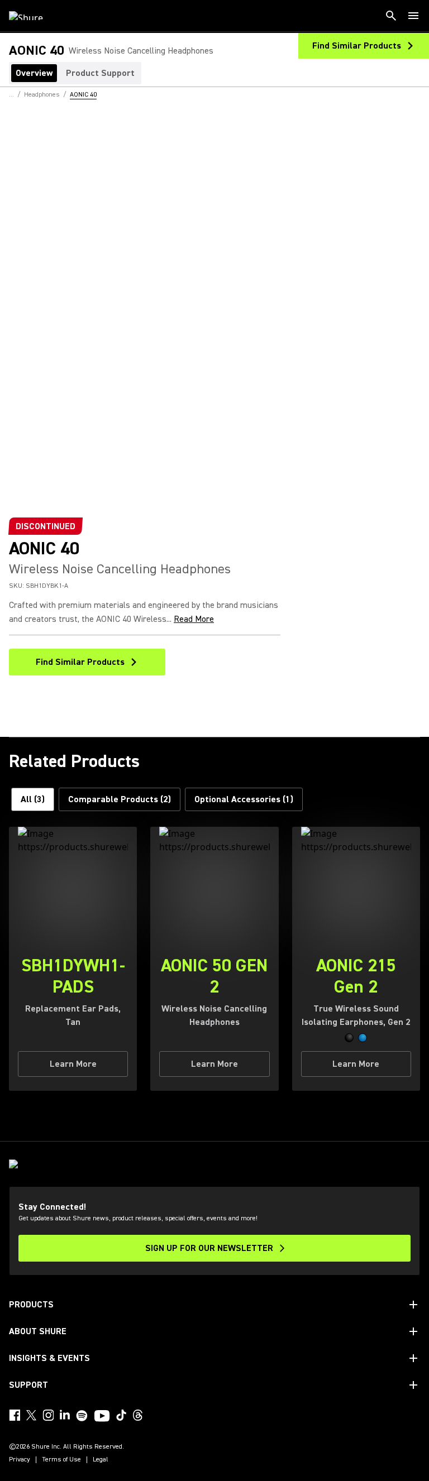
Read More (194, 619)
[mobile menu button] (413, 15)
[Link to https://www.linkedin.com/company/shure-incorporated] (64, 1415)
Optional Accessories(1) (243, 799)
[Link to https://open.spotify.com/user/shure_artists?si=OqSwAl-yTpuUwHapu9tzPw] (82, 1416)
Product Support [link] (100, 73)
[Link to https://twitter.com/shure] (31, 1415)
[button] (349, 1037)
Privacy (19, 1459)
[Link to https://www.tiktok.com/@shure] (121, 1415)
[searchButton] (391, 15)
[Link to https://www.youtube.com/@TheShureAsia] (102, 1417)
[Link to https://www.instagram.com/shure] (48, 1415)
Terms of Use (61, 1459)
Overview (34, 73)
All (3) (33, 799)
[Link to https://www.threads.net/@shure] (138, 1415)
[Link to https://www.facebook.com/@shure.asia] (14, 1415)
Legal (100, 1459)
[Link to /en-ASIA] (33, 15)
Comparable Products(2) (119, 799)
